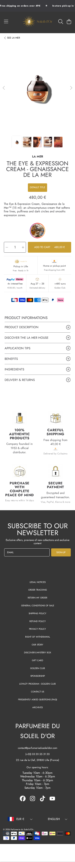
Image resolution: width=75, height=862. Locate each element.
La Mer (13, 38)
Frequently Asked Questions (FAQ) (37, 699)
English (54, 819)
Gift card (37, 660)
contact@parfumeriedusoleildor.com (37, 748)
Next (71, 88)
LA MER (37, 157)
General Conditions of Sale (37, 605)
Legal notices (38, 582)
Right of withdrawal (37, 636)
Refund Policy (37, 621)
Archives (37, 707)
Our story (37, 644)
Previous (4, 88)
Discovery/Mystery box (37, 652)
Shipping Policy (37, 613)
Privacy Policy (37, 628)
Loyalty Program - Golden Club (37, 683)
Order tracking (37, 589)
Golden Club (37, 668)
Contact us (37, 691)
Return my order (37, 597)
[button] (6, 21)
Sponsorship (37, 675)
